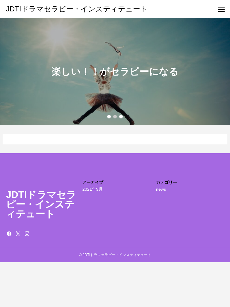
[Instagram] (27, 234)
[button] (109, 116)
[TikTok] (36, 234)
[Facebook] (9, 234)
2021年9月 (92, 189)
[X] (18, 234)
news (161, 189)
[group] (115, 71)
